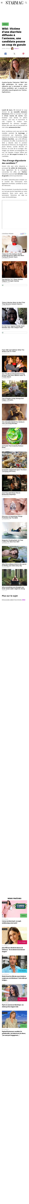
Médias (24, 915)
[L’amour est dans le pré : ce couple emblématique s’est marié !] (14, 909)
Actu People (22, 942)
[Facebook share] (5, 53)
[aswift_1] (14, 17)
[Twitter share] (14, 53)
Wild (23, 600)
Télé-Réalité (22, 971)
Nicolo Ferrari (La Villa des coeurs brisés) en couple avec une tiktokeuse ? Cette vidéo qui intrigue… (14, 978)
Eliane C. (17, 48)
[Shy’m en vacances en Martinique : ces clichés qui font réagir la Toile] (14, 992)
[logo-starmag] (14, 2)
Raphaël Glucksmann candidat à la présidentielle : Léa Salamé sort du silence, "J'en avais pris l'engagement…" (14, 1033)
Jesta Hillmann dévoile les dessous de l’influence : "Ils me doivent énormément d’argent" (13, 949)
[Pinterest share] (23, 53)
